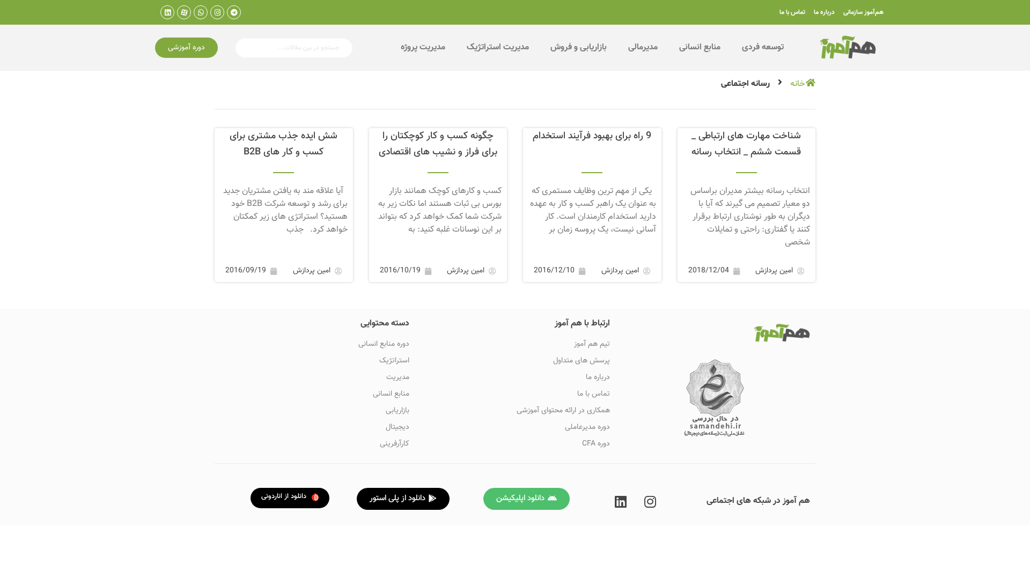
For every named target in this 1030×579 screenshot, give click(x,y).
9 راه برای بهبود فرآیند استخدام (592, 136)
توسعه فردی (763, 47)
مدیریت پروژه (423, 47)
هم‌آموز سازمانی (863, 12)
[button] (186, 48)
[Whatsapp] (201, 12)
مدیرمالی (643, 47)
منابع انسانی (699, 47)
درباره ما (824, 12)
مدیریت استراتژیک (498, 47)
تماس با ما (792, 12)
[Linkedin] (167, 12)
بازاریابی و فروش (578, 47)
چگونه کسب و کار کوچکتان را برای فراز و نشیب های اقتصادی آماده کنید (438, 152)
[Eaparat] (184, 12)
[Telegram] (234, 12)
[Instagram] (217, 12)
